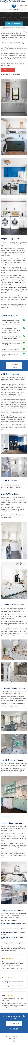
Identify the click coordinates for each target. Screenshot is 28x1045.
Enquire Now (14, 1023)
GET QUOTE (23, 5)
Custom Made (14, 6)
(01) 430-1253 (14, 9)
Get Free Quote (8, 70)
